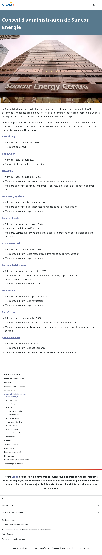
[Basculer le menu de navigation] (99, 5)
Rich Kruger (8, 153)
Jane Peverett (10, 290)
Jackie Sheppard (11, 337)
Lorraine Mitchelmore (14, 264)
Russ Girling (8, 136)
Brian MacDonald (11, 243)
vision (15, 476)
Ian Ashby (7, 170)
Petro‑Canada (7, 534)
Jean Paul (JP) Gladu (13, 196)
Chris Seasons (9, 312)
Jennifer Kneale (10, 217)
